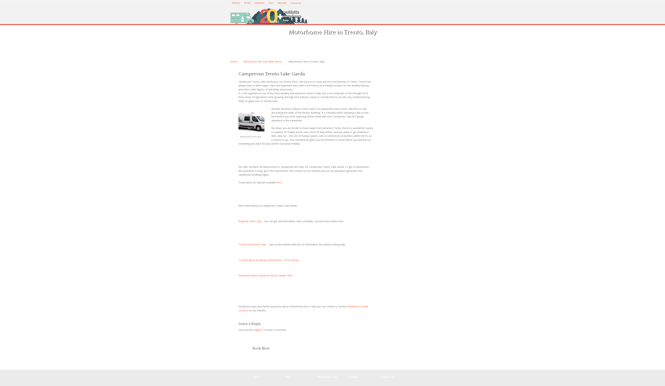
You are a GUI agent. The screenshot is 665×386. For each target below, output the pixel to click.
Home (233, 61)
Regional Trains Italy (249, 221)
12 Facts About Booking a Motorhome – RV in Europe (268, 260)
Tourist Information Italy (252, 244)
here (279, 182)
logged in (258, 329)
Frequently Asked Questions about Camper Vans (265, 275)
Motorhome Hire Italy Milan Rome (262, 61)
